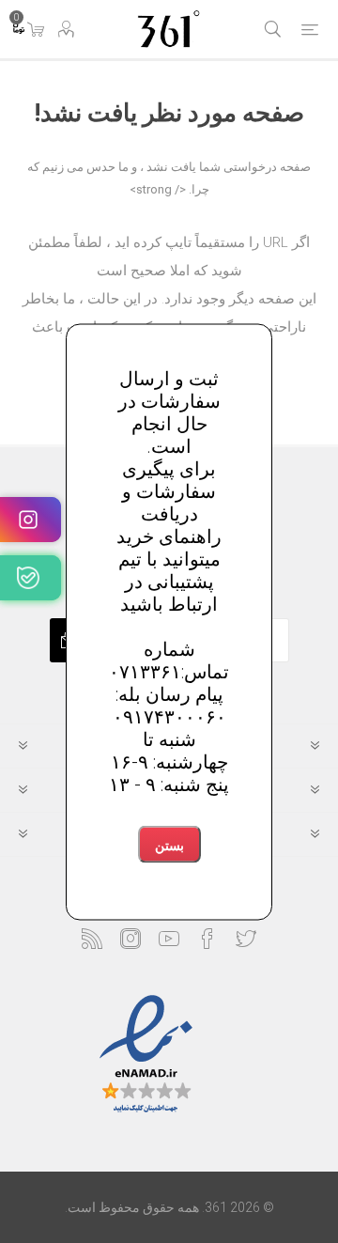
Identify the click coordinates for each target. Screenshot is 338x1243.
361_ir (30, 519)
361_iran (30, 577)
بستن (169, 845)
